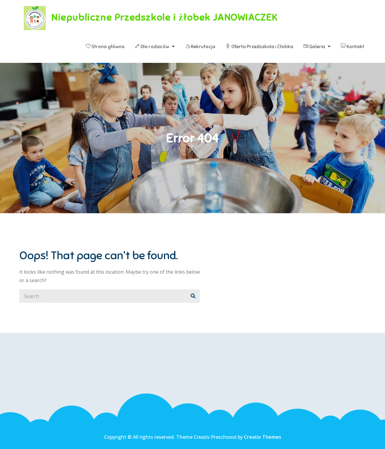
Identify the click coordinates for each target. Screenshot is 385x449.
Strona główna (108, 47)
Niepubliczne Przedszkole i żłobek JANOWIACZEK (164, 17)
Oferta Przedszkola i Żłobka (261, 47)
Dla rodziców (154, 47)
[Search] (193, 296)
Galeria (316, 47)
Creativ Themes (262, 437)
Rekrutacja (202, 47)
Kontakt (355, 47)
